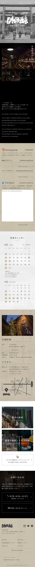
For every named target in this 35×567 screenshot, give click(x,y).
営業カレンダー (23, 543)
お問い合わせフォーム (19, 508)
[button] (6, 73)
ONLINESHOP (27, 3)
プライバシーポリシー (10, 557)
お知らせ (5, 546)
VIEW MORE (23, 166)
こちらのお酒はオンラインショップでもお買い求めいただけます (17, 461)
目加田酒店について (8, 543)
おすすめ (20, 540)
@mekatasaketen (26, 183)
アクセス (20, 546)
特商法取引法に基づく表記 (11, 560)
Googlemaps (14, 349)
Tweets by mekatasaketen (12, 191)
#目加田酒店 (29, 150)
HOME (4, 540)
